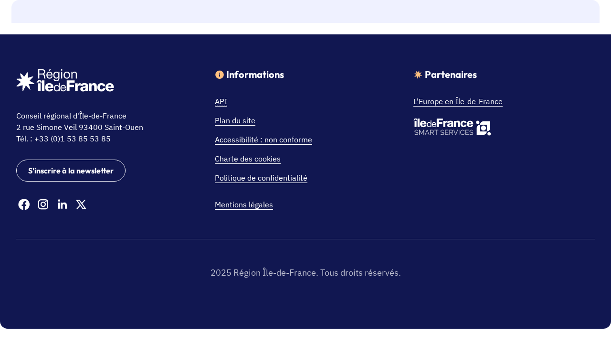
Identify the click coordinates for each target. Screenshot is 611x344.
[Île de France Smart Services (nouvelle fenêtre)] (452, 128)
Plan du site (235, 120)
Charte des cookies (248, 158)
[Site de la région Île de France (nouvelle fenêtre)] (65, 82)
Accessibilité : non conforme (263, 139)
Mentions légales (244, 204)
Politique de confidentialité (261, 178)
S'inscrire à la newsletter (71, 170)
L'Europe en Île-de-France (458, 101)
